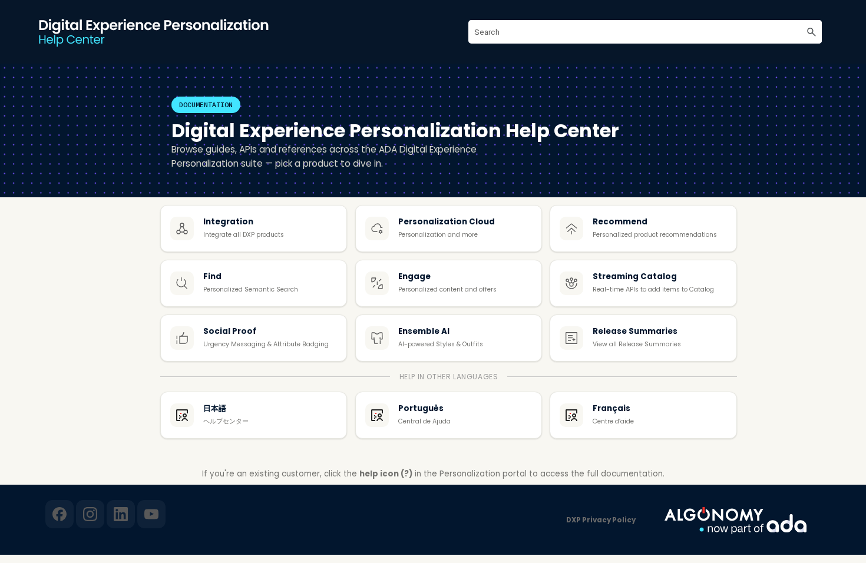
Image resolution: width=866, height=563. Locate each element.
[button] (811, 32)
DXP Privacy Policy (601, 520)
